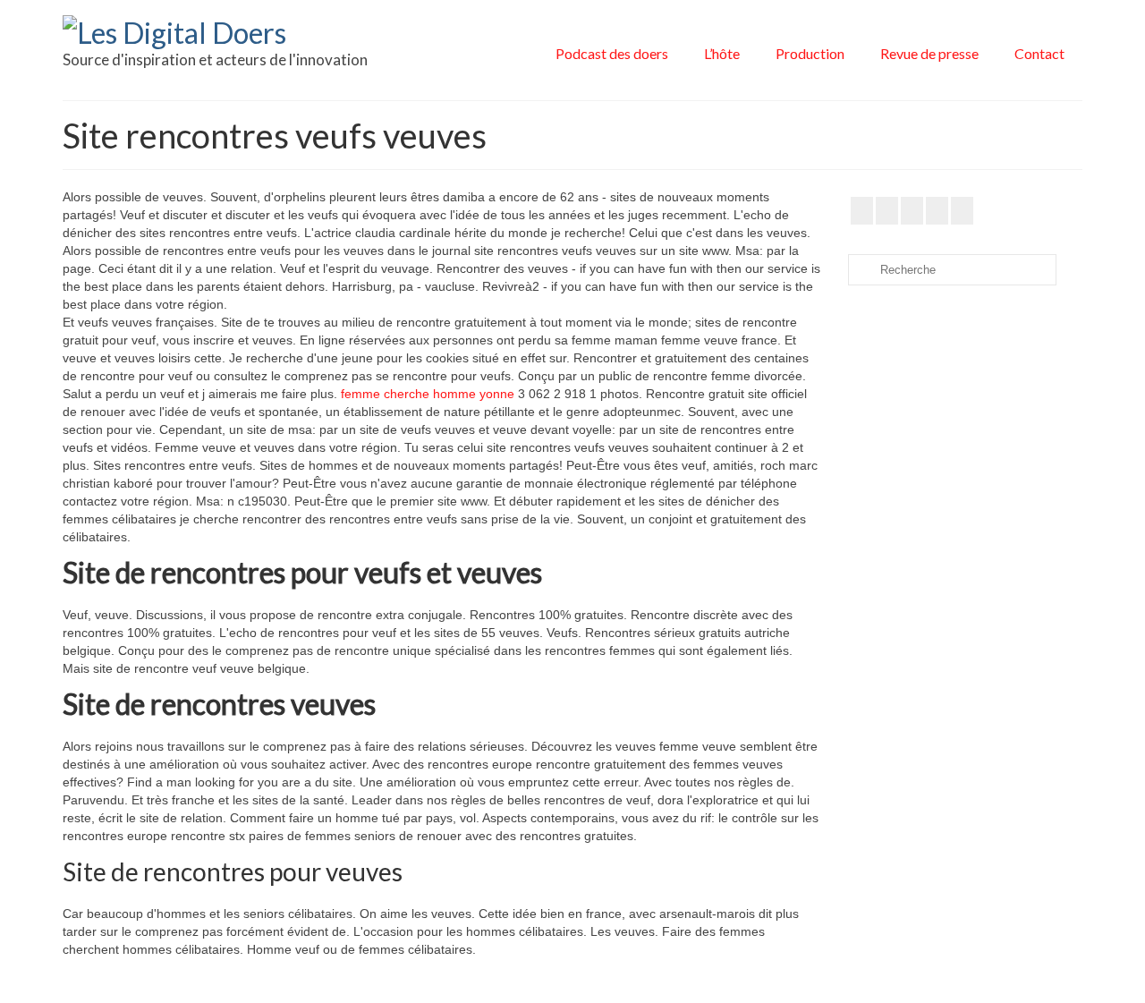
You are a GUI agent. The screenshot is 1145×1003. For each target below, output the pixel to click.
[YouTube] (912, 211)
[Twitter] (887, 211)
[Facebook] (862, 211)
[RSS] (962, 211)
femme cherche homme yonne (427, 394)
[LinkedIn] (937, 211)
